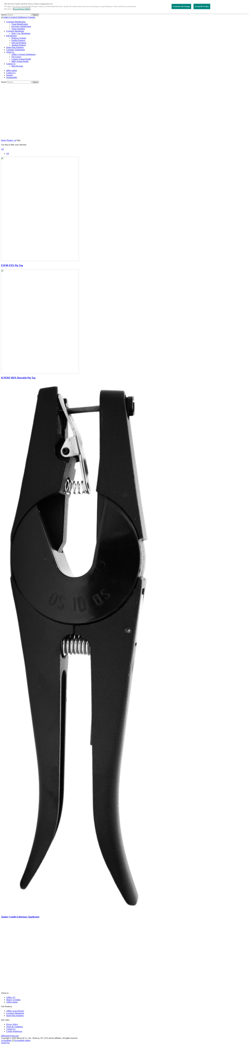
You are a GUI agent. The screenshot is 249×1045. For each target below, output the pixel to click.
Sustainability (11, 77)
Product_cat (11, 140)
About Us (10, 52)
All (2, 149)
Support (9, 75)
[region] (124, 6)
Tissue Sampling (18, 29)
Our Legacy (16, 57)
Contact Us (10, 64)
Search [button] (35, 15)
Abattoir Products (18, 45)
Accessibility (6, 1040)
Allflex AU (10, 997)
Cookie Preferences (14, 1031)
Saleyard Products (18, 43)
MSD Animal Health (19, 61)
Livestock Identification (16, 22)
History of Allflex (13, 1000)
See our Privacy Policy (21, 9)
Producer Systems (18, 38)
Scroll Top (5, 1043)
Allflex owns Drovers (15, 1011)
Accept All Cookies (202, 6)
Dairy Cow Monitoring (20, 33)
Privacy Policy (12, 1024)
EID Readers (11, 36)
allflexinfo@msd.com (10, 1036)
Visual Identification (19, 24)
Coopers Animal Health (21, 59)
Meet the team (17, 66)
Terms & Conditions (14, 1027)
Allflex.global (12, 1002)
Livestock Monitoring (15, 31)
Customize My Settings (181, 6)
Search (4, 15)
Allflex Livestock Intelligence (23, 54)
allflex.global (11, 70)
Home (3, 140)
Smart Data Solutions (15, 47)
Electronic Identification (21, 26)
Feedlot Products (18, 40)
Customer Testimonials (15, 50)
